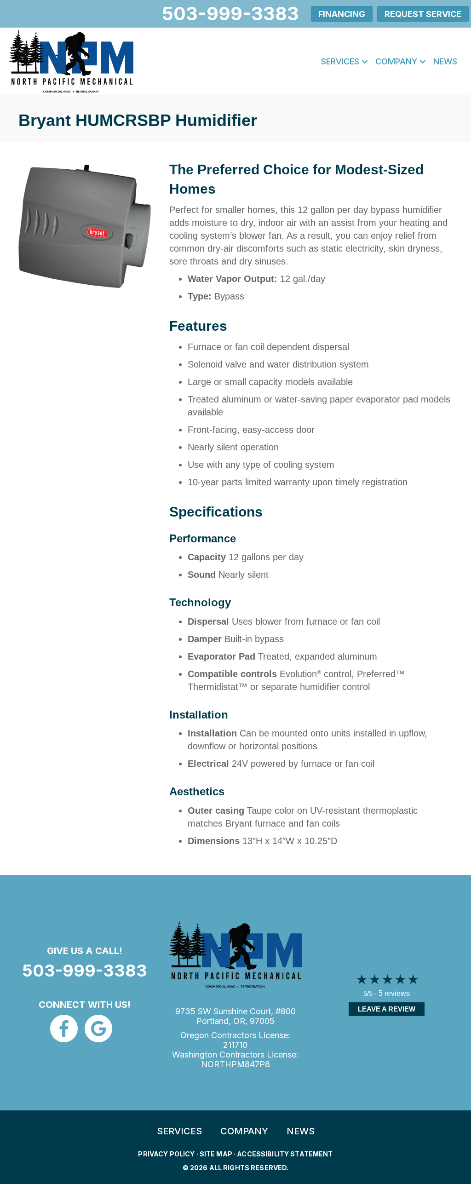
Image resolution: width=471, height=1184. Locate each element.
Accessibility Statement (285, 1154)
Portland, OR (220, 1021)
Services (340, 61)
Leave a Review (386, 1009)
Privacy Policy (166, 1154)
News (445, 61)
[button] (364, 61)
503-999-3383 (84, 970)
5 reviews (394, 993)
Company (396, 61)
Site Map (216, 1154)
